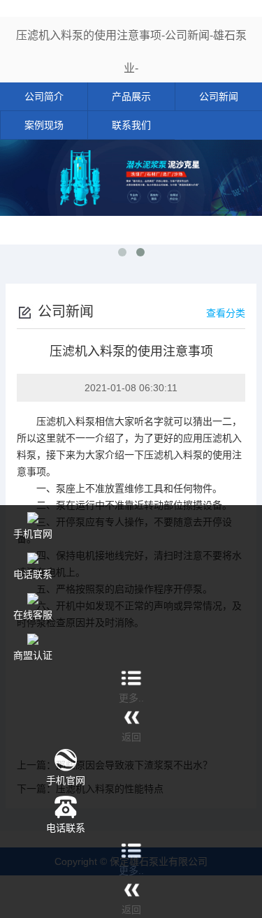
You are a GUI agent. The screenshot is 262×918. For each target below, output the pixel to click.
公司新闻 (218, 96)
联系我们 (131, 125)
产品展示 (131, 96)
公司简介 (44, 96)
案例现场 (44, 125)
